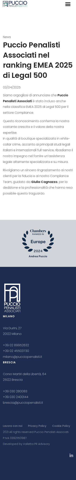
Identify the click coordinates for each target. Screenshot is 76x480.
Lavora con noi (12, 426)
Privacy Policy (37, 426)
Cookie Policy (61, 426)
